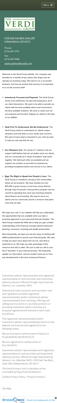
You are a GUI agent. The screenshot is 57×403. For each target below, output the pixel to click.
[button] (48, 5)
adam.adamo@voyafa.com (18, 63)
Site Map (6, 388)
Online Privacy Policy (14, 376)
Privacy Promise (35, 376)
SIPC (29, 285)
